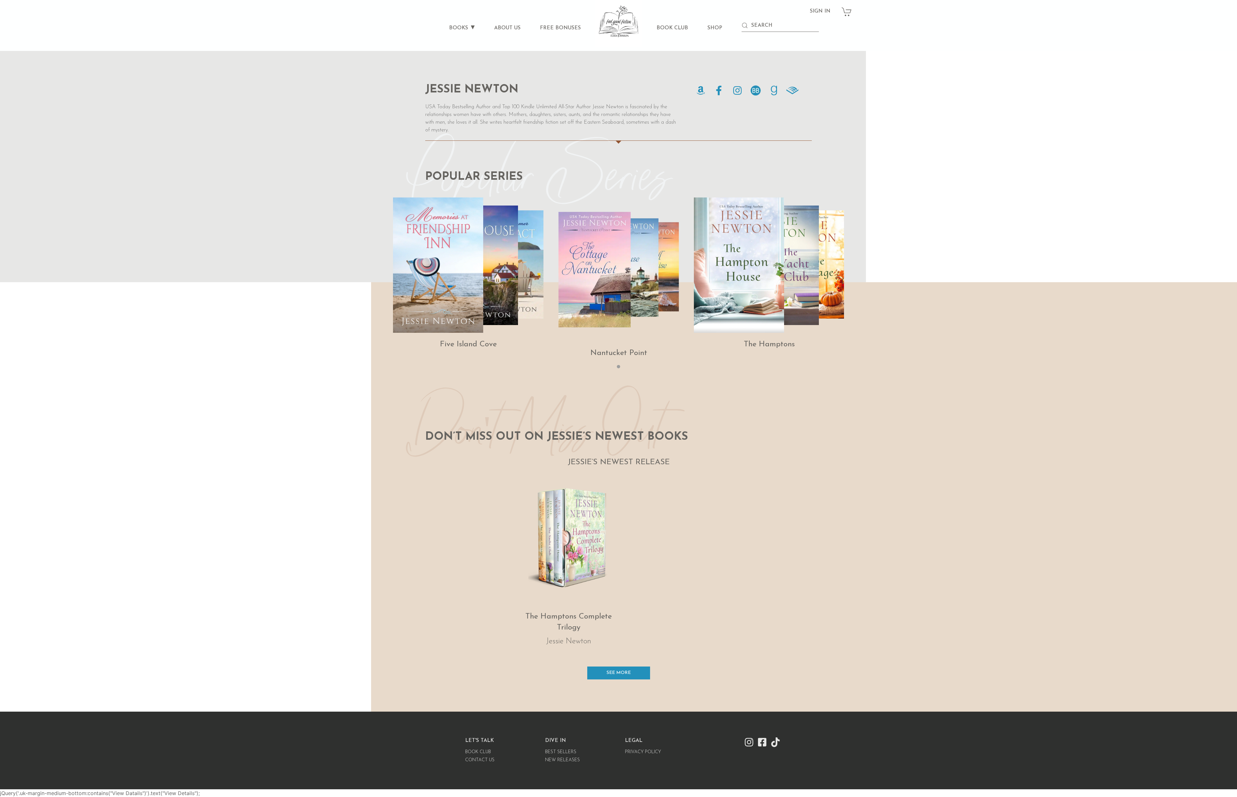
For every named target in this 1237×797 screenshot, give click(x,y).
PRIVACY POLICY (643, 752)
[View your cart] (847, 8)
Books (458, 28)
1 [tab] (618, 367)
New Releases (562, 760)
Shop (714, 28)
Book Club (672, 28)
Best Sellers (560, 752)
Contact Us (479, 760)
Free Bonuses (560, 28)
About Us (507, 28)
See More (619, 672)
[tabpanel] (468, 273)
